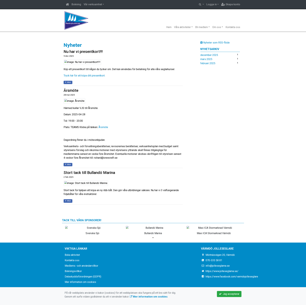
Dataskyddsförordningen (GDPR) (83, 276)
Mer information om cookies (80, 281)
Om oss (216, 27)
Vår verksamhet (93, 4)
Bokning (76, 4)
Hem (168, 27)
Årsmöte (71, 90)
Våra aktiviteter (182, 27)
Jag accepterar (230, 293)
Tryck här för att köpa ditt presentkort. (84, 75)
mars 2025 (206, 59)
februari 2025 (207, 63)
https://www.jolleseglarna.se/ (222, 271)
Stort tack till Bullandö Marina (89, 172)
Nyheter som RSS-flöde (216, 42)
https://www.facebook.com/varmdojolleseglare (232, 276)
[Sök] (201, 4)
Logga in (211, 4)
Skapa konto (232, 4)
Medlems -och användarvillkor (81, 265)
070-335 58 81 (214, 260)
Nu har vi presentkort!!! (83, 51)
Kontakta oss (233, 27)
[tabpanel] (92, 229)
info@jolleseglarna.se (218, 265)
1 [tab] (153, 237)
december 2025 (209, 55)
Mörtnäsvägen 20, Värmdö (220, 254)
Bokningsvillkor (73, 271)
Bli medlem (201, 27)
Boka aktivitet (72, 254)
